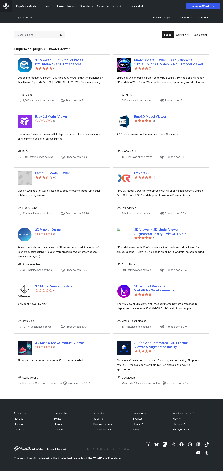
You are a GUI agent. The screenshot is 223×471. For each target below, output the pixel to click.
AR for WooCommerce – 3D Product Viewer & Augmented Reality (161, 345)
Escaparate (60, 413)
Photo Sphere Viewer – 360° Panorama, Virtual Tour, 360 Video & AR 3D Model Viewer (168, 62)
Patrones (59, 429)
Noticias (18, 418)
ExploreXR (141, 173)
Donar (138, 423)
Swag (138, 429)
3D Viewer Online (48, 229)
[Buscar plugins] (61, 34)
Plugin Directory (23, 17)
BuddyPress (181, 429)
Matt (177, 418)
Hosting (18, 423)
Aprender (98, 413)
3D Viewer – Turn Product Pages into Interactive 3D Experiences (59, 62)
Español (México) (56, 449)
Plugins (58, 423)
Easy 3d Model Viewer (51, 116)
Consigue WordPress (203, 6)
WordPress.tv (102, 429)
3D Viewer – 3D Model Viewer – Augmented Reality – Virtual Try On (160, 231)
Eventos (138, 418)
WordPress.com (183, 413)
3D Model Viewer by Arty (54, 286)
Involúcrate (139, 413)
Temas (57, 418)
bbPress (179, 423)
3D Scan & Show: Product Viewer (59, 343)
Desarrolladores (102, 423)
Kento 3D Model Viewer (52, 173)
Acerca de (20, 413)
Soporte (98, 418)
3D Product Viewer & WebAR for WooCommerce (154, 288)
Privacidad (20, 429)
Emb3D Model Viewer (150, 116)
